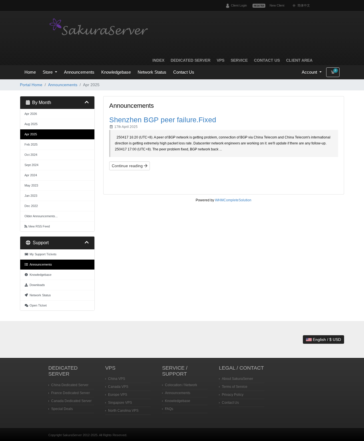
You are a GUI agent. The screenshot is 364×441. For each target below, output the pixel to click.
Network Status (152, 72)
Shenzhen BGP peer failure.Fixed (162, 120)
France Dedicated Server (70, 393)
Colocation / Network (181, 385)
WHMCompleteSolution (233, 200)
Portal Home (31, 84)
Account (310, 72)
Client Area (299, 60)
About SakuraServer (237, 379)
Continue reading (128, 165)
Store (48, 72)
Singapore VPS (120, 403)
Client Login (239, 5)
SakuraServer (99, 27)
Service (239, 60)
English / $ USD (326, 339)
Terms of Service (234, 387)
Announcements (79, 72)
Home (30, 72)
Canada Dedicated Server (71, 401)
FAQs (169, 409)
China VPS (116, 379)
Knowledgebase (116, 72)
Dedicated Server (190, 60)
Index (158, 60)
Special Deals (62, 409)
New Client (277, 5)
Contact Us (267, 60)
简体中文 (303, 5)
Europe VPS (117, 395)
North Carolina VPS (123, 411)
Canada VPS (118, 387)
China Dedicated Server (69, 385)
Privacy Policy (232, 395)
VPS (220, 60)
